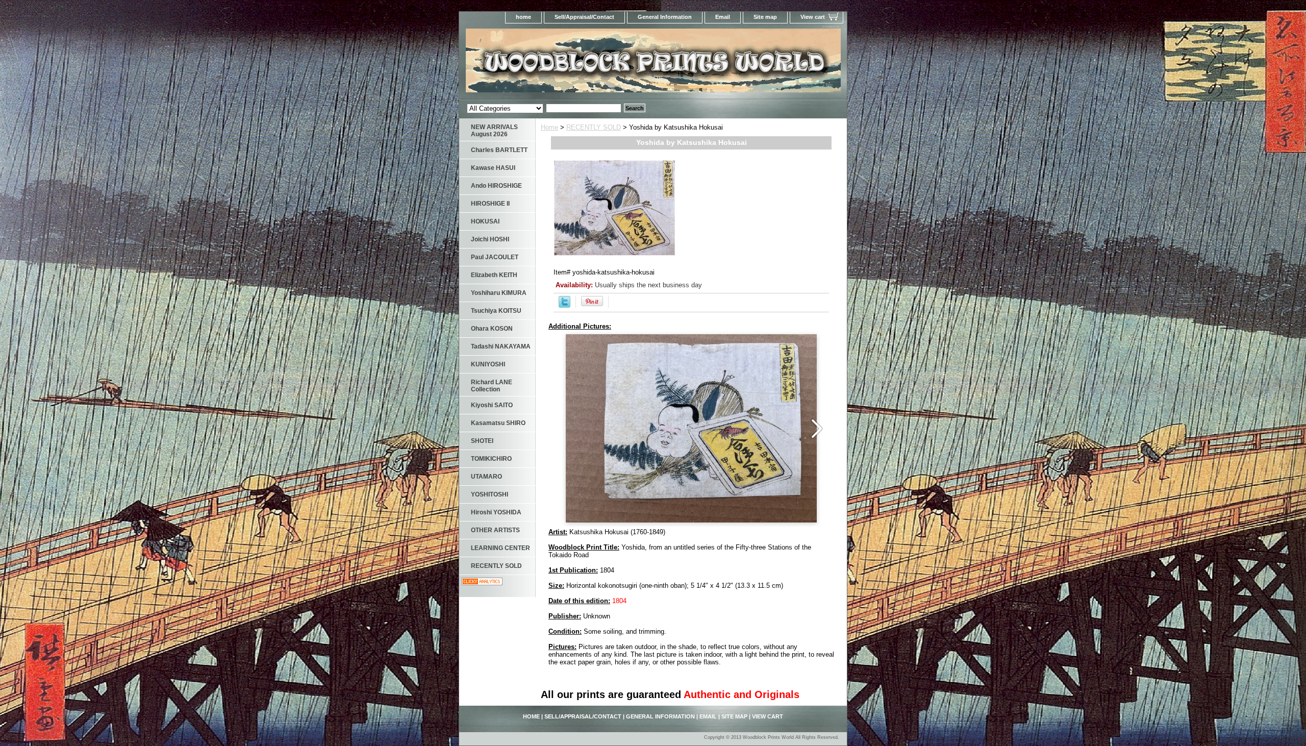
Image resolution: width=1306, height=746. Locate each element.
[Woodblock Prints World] (586, 63)
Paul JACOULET (494, 257)
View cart (812, 17)
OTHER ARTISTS (495, 530)
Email (722, 17)
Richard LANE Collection (491, 386)
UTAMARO (486, 476)
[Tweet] (564, 305)
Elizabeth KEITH (494, 275)
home (523, 17)
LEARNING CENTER (500, 548)
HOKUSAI (485, 221)
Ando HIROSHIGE (496, 185)
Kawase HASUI (493, 167)
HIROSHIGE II (490, 203)
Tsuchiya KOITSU (496, 310)
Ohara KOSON (492, 328)
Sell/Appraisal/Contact (584, 17)
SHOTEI (482, 440)
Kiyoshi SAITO (492, 405)
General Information (665, 17)
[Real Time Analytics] (482, 583)
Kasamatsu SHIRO (498, 423)
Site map (765, 17)
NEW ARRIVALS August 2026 (494, 130)
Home (549, 127)
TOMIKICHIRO (491, 458)
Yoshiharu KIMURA (498, 292)
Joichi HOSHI (490, 239)
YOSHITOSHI (489, 494)
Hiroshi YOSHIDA (496, 512)
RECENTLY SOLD (593, 127)
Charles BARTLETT (499, 150)
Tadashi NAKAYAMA (501, 346)
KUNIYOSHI (488, 364)
